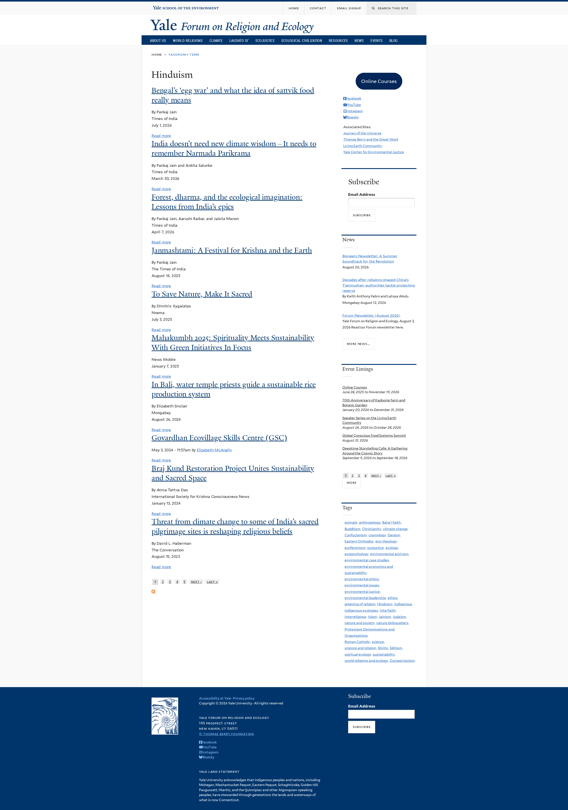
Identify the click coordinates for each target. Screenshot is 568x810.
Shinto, (383, 648)
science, (378, 642)
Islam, (373, 617)
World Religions (188, 40)
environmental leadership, (366, 598)
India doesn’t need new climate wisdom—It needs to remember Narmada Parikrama (234, 148)
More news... (358, 344)
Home (157, 54)
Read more (161, 136)
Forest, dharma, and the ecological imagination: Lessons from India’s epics (227, 202)
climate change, (395, 529)
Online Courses (354, 387)
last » (212, 582)
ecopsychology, (357, 554)
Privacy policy (243, 698)
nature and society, (360, 623)
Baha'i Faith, (391, 522)
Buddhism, (353, 529)
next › (196, 582)
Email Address (361, 194)
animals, (351, 522)
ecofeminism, (355, 548)
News (359, 40)
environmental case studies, (367, 560)
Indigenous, (403, 604)
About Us (158, 40)
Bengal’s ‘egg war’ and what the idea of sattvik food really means (233, 95)
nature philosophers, (392, 623)
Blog (393, 40)
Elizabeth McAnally (214, 450)
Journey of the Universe (362, 133)
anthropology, (370, 522)
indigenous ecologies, (362, 610)
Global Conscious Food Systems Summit (374, 435)
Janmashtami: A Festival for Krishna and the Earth (232, 250)
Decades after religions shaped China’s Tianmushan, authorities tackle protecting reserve (378, 285)
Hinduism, (385, 604)
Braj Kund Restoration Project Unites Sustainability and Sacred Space (233, 473)
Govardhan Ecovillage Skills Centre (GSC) (219, 438)
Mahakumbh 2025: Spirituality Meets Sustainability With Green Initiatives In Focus (233, 342)
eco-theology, (386, 541)
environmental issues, (362, 585)
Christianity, (372, 529)
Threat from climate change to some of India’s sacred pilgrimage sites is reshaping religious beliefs (235, 526)
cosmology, (378, 535)
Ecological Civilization (302, 40)
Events (377, 40)
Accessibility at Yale (215, 698)
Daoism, (394, 535)
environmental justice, (363, 592)
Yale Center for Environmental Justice (373, 152)
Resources (338, 40)
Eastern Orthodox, (359, 541)
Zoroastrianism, (402, 661)
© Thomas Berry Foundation (226, 734)
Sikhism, (396, 648)
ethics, (393, 598)
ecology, (392, 548)
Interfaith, (388, 610)
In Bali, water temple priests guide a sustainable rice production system (234, 389)
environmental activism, (389, 554)
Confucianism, (356, 535)
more (352, 482)
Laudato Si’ (239, 40)
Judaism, (400, 617)
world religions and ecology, (367, 661)
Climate (216, 40)
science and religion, (361, 648)
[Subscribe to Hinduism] (153, 589)
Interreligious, (356, 617)
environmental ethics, (362, 579)
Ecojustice (265, 40)
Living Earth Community (362, 146)
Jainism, (385, 617)
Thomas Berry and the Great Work (370, 139)
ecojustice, (376, 548)
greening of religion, (360, 604)
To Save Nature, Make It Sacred (202, 294)
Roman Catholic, (358, 642)
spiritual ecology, (358, 654)
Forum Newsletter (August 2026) (371, 315)
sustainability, (384, 654)
